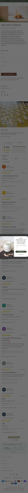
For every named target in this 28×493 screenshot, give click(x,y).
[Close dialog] (27, 237)
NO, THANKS (21, 254)
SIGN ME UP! (21, 251)
